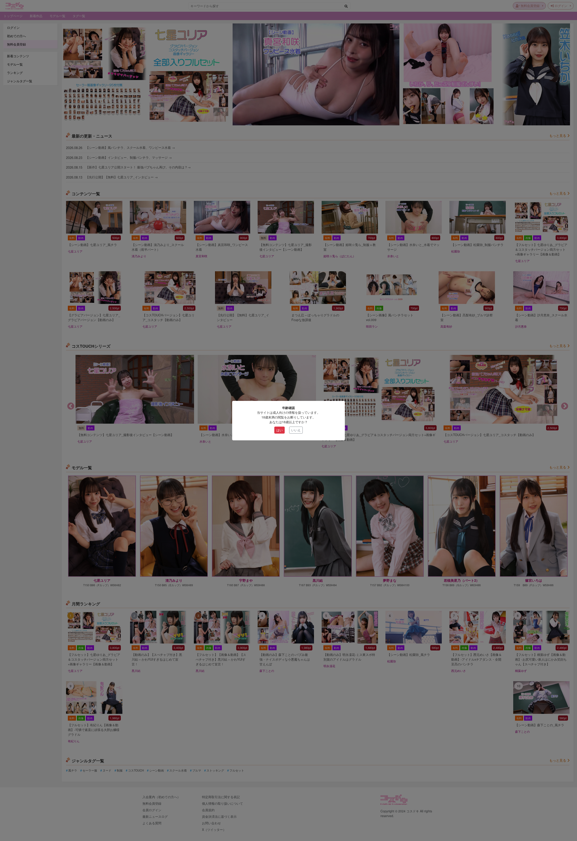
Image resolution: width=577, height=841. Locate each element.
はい (279, 430)
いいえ (296, 430)
